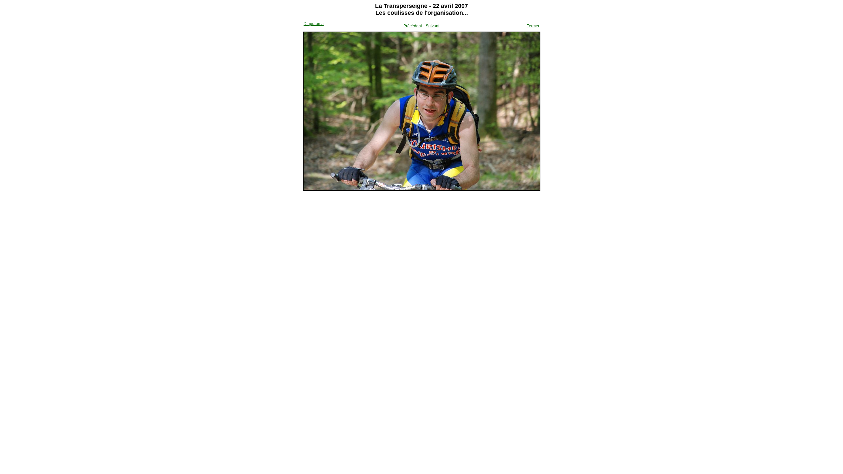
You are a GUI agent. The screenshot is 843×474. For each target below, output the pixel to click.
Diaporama (314, 23)
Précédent (412, 26)
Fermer (533, 26)
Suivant (432, 26)
